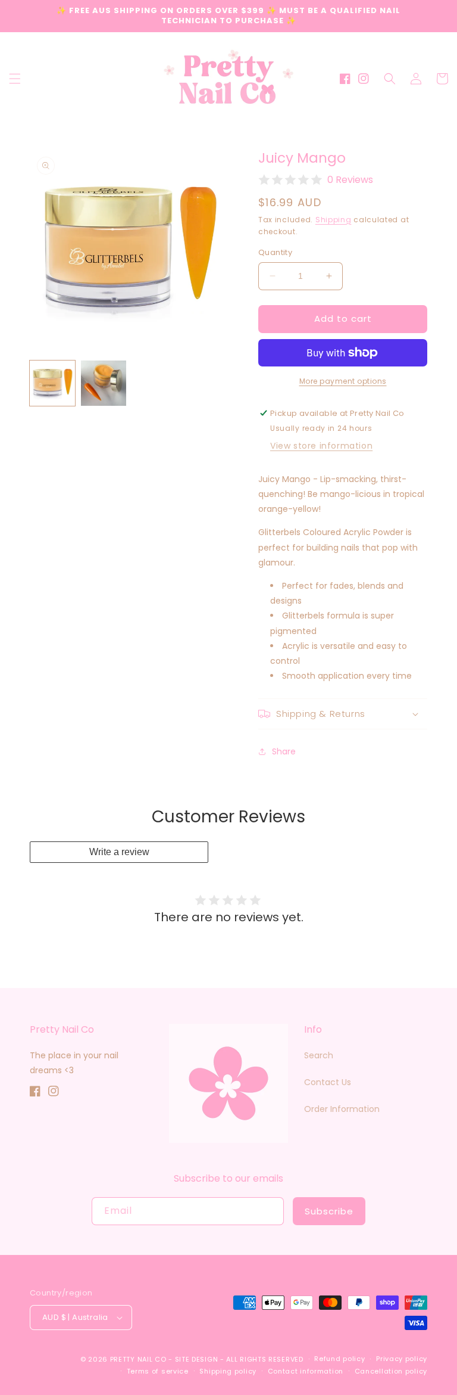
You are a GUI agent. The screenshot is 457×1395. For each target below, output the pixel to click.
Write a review (119, 852)
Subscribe (329, 1211)
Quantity (275, 252)
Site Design (196, 1359)
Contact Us (327, 1082)
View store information (321, 446)
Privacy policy (401, 1358)
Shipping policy (227, 1371)
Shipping (333, 220)
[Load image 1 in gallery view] (52, 383)
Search (318, 1055)
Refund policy (339, 1358)
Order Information (342, 1109)
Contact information (305, 1371)
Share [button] (284, 751)
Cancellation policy (391, 1371)
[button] (15, 79)
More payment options (343, 381)
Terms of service (158, 1371)
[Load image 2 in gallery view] (103, 383)
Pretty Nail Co (138, 1359)
